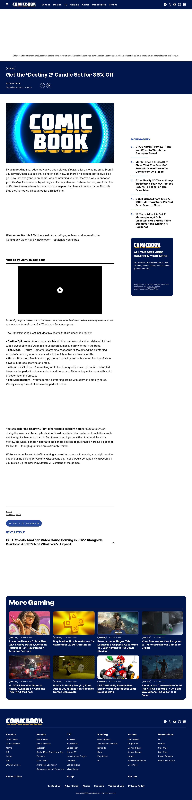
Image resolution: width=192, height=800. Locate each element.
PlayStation (102, 756)
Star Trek (162, 752)
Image (9, 756)
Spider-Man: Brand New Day (50, 752)
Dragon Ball (133, 743)
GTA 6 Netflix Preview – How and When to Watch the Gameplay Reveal (153, 150)
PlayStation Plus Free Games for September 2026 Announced (74, 643)
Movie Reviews (44, 743)
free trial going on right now (49, 173)
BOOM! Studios (13, 764)
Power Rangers (165, 756)
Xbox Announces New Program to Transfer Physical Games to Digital (161, 644)
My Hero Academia (137, 760)
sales (18, 514)
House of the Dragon (77, 756)
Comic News (12, 739)
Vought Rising (73, 764)
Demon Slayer (134, 747)
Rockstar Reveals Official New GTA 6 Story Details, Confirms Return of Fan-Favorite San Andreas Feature (28, 646)
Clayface (41, 756)
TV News (71, 739)
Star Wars (163, 747)
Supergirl (41, 747)
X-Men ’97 (71, 752)
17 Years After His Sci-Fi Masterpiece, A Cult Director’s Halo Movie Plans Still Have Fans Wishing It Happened (153, 221)
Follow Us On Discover (23, 523)
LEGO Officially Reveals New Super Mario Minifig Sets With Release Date (116, 689)
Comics (45, 5)
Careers (99, 786)
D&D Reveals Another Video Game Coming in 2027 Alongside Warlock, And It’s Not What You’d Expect (54, 542)
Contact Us (53, 786)
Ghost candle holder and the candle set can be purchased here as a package (67, 441)
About (86, 786)
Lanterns (71, 760)
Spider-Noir (72, 747)
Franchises (166, 734)
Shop (70, 776)
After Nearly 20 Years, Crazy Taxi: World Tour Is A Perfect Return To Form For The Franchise (154, 185)
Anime (85, 5)
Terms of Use (152, 286)
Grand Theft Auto (166, 760)
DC (7, 752)
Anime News (134, 739)
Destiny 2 (10, 514)
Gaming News (104, 739)
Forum (113, 5)
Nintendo (101, 747)
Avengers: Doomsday (47, 764)
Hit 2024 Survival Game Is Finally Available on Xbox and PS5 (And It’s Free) (27, 689)
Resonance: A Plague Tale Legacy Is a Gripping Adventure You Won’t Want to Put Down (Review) (117, 646)
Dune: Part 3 (42, 760)
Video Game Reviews (107, 743)
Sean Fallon (15, 83)
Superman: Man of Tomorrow (50, 769)
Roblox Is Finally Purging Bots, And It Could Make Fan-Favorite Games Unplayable (73, 689)
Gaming (74, 5)
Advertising (71, 786)
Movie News (42, 739)
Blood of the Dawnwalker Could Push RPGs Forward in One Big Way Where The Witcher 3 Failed (162, 690)
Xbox (99, 752)
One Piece (133, 764)
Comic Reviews (13, 743)
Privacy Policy (152, 289)
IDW (8, 760)
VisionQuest (72, 769)
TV (65, 5)
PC (98, 760)
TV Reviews (72, 743)
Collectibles (99, 5)
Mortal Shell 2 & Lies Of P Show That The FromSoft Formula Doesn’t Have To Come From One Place (151, 167)
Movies (57, 5)
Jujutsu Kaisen (135, 752)
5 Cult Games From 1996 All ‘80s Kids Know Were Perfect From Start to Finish (154, 202)
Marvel (9, 747)
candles (55, 458)
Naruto (131, 756)
